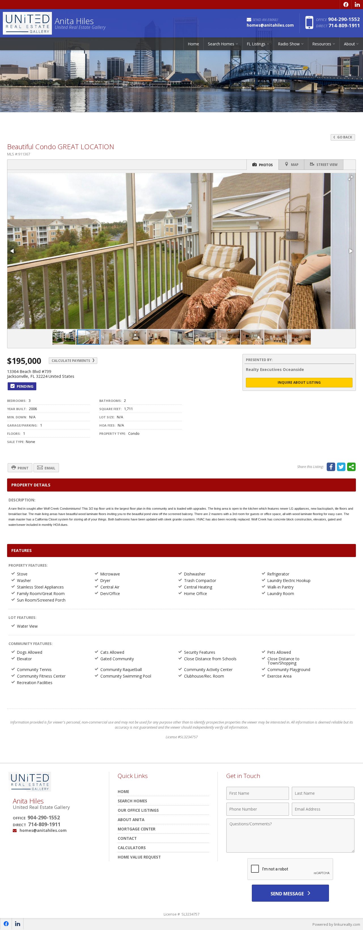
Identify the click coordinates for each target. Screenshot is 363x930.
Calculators (132, 847)
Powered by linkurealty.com (336, 924)
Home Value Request (139, 857)
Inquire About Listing (299, 382)
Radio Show (289, 44)
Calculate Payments (71, 360)
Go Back (344, 137)
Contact (127, 838)
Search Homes (132, 801)
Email (49, 468)
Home (193, 44)
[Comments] (290, 851)
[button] (350, 178)
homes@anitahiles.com (43, 830)
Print (23, 468)
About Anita (131, 819)
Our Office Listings (138, 810)
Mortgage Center (136, 829)
